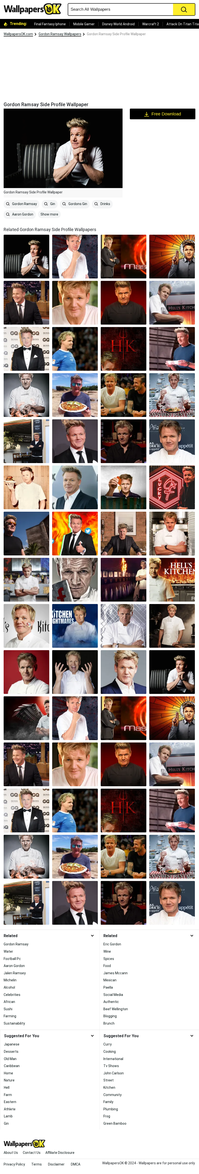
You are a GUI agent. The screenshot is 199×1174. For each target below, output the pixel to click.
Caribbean (12, 1066)
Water (8, 951)
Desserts (11, 1051)
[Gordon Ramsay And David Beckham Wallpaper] (123, 395)
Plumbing (110, 1109)
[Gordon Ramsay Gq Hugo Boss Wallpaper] (26, 349)
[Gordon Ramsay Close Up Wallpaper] (75, 303)
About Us (11, 1153)
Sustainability (14, 1023)
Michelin (10, 980)
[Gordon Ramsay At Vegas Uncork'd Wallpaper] (172, 441)
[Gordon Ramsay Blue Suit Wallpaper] (123, 672)
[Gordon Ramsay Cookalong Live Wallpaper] (123, 441)
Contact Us (32, 1153)
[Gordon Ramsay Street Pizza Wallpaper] (26, 441)
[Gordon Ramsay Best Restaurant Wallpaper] (172, 395)
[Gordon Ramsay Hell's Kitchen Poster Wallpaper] (26, 718)
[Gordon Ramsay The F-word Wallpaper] (75, 580)
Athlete (10, 1109)
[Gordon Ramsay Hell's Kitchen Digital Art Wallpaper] (123, 349)
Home (8, 1073)
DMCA (75, 1164)
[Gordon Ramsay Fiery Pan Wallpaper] (26, 395)
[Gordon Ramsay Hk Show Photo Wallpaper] (172, 303)
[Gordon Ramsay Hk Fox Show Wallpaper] (172, 580)
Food (107, 966)
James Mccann (115, 973)
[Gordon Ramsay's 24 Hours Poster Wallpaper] (172, 256)
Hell (6, 1087)
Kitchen (109, 1087)
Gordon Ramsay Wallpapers (60, 34)
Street (108, 1080)
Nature (9, 1080)
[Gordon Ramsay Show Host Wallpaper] (172, 533)
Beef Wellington (115, 1009)
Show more (49, 214)
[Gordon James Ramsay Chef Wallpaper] (75, 256)
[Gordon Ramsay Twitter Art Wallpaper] (75, 533)
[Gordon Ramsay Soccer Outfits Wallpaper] (75, 349)
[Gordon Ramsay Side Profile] (26, 256)
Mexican (109, 980)
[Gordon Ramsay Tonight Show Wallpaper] (26, 303)
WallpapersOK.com (18, 34)
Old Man (10, 1059)
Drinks (105, 204)
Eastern (10, 1102)
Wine (107, 951)
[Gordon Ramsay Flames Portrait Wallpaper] (123, 303)
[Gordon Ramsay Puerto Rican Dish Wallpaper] (75, 395)
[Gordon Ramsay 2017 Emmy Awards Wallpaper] (75, 441)
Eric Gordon (112, 944)
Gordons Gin (77, 204)
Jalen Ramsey (15, 973)
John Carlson (113, 1073)
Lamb (8, 1116)
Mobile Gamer (84, 24)
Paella (108, 987)
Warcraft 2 (150, 24)
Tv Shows (111, 1066)
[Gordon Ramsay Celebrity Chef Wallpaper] (26, 487)
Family (108, 1102)
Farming (10, 1016)
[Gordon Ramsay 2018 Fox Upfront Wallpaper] (75, 487)
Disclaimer (56, 1164)
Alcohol (9, 987)
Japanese (11, 1044)
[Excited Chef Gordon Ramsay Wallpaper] (75, 672)
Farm (8, 1095)
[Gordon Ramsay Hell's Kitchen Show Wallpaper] (26, 626)
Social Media (113, 995)
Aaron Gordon (22, 214)
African (9, 1002)
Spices (108, 959)
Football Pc (12, 959)
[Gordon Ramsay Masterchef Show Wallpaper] (123, 256)
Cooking (109, 1051)
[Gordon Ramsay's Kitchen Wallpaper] (172, 626)
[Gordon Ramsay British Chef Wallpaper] (123, 533)
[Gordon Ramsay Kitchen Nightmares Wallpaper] (75, 626)
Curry (107, 1044)
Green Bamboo (114, 1123)
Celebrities (12, 995)
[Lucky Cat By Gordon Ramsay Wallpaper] (172, 487)
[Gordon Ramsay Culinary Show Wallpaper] (123, 626)
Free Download (166, 114)
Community (112, 1095)
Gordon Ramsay (24, 204)
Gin (52, 204)
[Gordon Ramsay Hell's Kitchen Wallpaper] (26, 580)
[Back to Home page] (34, 9)
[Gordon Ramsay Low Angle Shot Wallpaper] (26, 533)
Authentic (111, 1002)
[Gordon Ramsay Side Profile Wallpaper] (172, 672)
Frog (106, 1116)
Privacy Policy (14, 1164)
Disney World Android (118, 24)
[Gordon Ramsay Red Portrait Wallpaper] (26, 672)
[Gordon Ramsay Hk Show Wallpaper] (123, 580)
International (113, 1059)
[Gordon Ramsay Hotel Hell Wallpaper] (123, 487)
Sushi (8, 1009)
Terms (36, 1164)
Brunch (109, 1023)
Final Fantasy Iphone (50, 24)
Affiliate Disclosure (60, 1153)
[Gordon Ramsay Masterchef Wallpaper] (172, 349)
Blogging (110, 1016)
